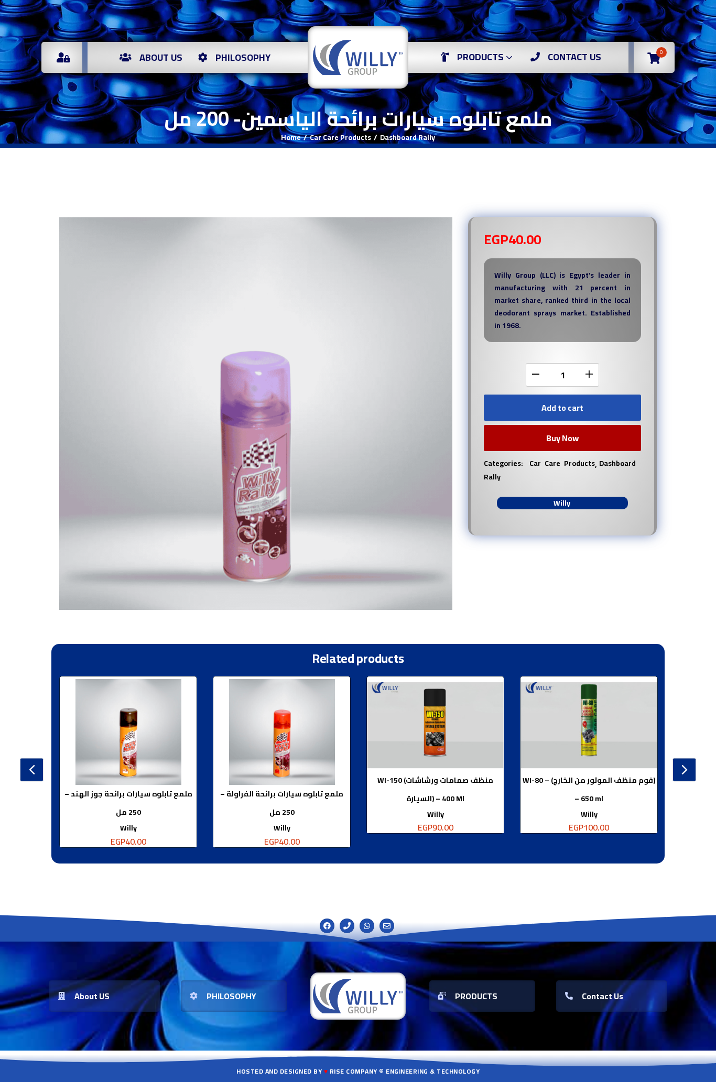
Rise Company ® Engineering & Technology (405, 1071)
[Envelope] (386, 926)
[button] (653, 57)
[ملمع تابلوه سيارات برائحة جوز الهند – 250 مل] (128, 732)
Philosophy (242, 57)
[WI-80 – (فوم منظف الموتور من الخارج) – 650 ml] (588, 725)
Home (291, 137)
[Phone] (347, 926)
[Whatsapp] (367, 926)
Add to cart (562, 408)
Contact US (574, 56)
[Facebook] (327, 926)
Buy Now (562, 438)
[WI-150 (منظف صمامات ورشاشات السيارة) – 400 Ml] (435, 725)
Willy (562, 503)
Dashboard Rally (407, 137)
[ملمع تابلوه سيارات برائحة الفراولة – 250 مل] (281, 732)
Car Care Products (340, 137)
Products (481, 56)
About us (160, 57)
